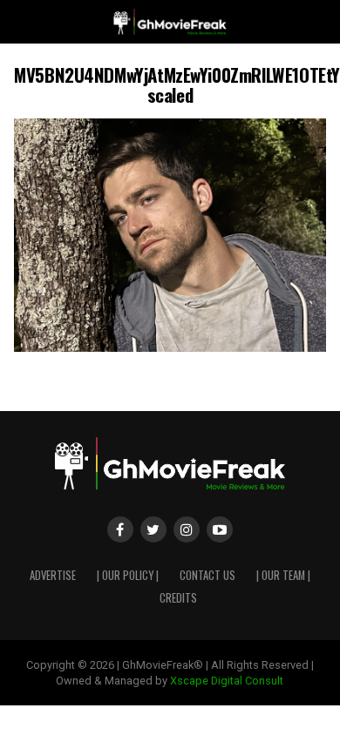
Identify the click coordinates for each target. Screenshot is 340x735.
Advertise (53, 575)
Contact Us (207, 575)
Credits (178, 598)
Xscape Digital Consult (226, 680)
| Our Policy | (128, 575)
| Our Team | (283, 575)
